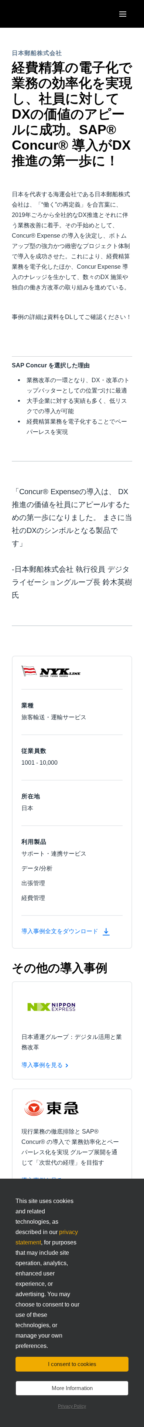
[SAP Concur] (46, 14)
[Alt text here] (50, 1006)
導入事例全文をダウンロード (60, 931)
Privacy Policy (72, 1406)
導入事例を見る (42, 1065)
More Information (72, 1388)
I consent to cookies (72, 1364)
